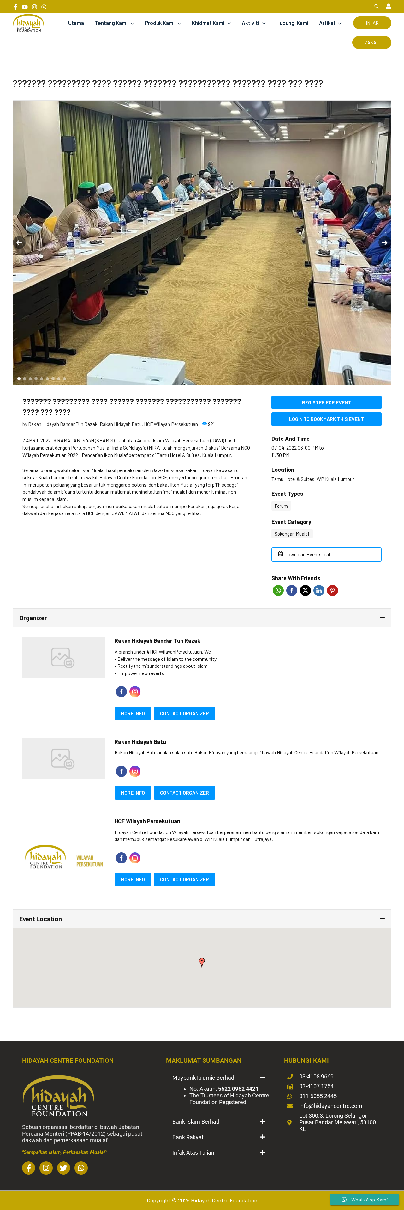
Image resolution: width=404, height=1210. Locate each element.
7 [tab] (53, 378)
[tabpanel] (202, 243)
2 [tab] (24, 378)
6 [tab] (47, 378)
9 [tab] (64, 378)
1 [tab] (19, 378)
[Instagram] (34, 7)
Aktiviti (250, 23)
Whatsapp (278, 590)
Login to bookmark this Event (326, 419)
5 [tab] (41, 378)
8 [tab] (58, 378)
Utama (76, 23)
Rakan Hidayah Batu (121, 424)
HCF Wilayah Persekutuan (171, 424)
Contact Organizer (184, 713)
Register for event (326, 402)
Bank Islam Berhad (195, 1121)
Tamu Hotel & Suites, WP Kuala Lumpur (312, 479)
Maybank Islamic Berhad (203, 1077)
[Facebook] (15, 7)
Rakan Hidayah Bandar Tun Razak (63, 424)
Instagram (134, 691)
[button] (376, 6)
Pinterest (332, 590)
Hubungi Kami (292, 23)
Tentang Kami (111, 23)
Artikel (327, 23)
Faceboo (121, 691)
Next (384, 242)
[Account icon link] (388, 6)
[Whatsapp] (44, 7)
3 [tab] (30, 378)
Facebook (291, 590)
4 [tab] (36, 378)
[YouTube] (25, 7)
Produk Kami (160, 23)
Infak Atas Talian (193, 1152)
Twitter (305, 590)
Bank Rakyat (188, 1137)
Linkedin (318, 590)
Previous (19, 242)
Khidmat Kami (208, 23)
